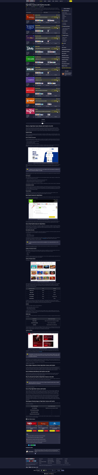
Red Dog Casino (28, 425)
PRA (50, 62)
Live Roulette (64, 24)
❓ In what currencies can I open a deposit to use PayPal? (34, 437)
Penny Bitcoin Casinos (65, 63)
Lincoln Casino (37, 25)
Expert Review (39, 22)
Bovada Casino (37, 88)
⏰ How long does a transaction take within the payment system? (36, 439)
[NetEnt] (49, 52)
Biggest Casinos (64, 65)
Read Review (28, 430)
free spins (40, 351)
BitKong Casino (37, 67)
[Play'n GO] (52, 52)
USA (63, 45)
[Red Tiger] (50, 52)
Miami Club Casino (38, 98)
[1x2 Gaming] (49, 62)
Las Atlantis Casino (52, 425)
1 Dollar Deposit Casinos (66, 28)
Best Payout (64, 32)
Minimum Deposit (64, 29)
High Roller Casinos (65, 55)
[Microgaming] (53, 62)
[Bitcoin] (38, 20)
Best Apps (63, 38)
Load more (43, 119)
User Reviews (47, 22)
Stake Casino (37, 46)
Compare (58, 25)
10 (33, 33)
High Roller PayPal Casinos (66, 67)
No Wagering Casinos (65, 57)
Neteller (63, 15)
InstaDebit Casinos (65, 33)
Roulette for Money (65, 59)
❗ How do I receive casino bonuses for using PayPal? (34, 442)
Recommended (28, 12)
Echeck (63, 17)
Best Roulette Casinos (65, 51)
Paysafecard (64, 16)
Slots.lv (36, 109)
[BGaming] (52, 83)
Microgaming (44, 238)
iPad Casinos (64, 41)
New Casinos (64, 47)
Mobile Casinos (64, 37)
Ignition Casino (40, 425)
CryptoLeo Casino (38, 77)
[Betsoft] (49, 93)
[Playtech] (48, 52)
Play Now (55, 27)
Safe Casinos (64, 53)
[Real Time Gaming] (48, 41)
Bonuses (56, 22)
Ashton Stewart (31, 451)
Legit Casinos (64, 61)
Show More (34, 430)
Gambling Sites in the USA (66, 49)
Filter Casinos (46, 12)
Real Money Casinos (31, 3)
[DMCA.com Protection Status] (45, 470)
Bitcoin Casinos (64, 12)
